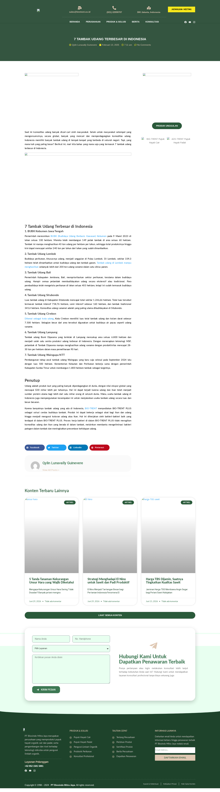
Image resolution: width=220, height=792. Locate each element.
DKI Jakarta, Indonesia (148, 12)
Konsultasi (152, 22)
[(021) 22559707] (114, 8)
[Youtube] (190, 22)
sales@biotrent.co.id (79, 12)
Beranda (75, 22)
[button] (35, 448)
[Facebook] (185, 22)
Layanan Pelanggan (36, 761)
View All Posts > (51, 470)
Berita (135, 22)
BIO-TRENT (91, 408)
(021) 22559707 (114, 12)
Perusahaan (93, 22)
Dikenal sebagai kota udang (39, 319)
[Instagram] (194, 22)
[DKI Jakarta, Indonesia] (149, 8)
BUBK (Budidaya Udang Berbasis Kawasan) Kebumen (78, 236)
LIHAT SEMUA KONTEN (110, 615)
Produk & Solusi (116, 22)
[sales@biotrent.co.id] (80, 8)
